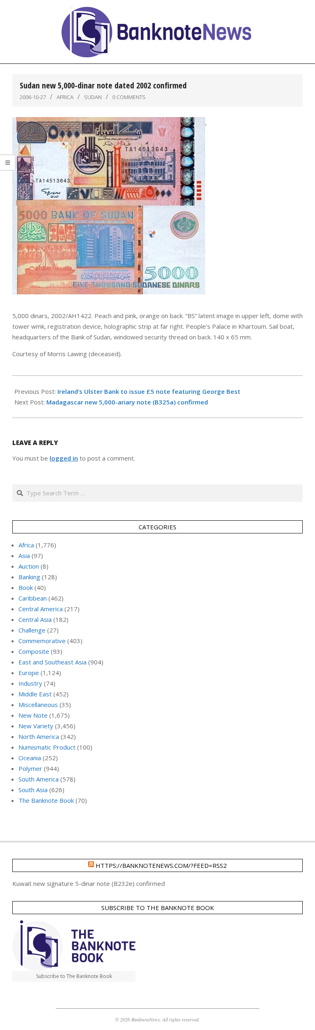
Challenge (32, 630)
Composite (33, 651)
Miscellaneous (38, 704)
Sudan (93, 97)
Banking (29, 577)
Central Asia (35, 619)
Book (25, 587)
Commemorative (42, 641)
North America (38, 736)
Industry (30, 683)
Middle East (35, 694)
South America (38, 779)
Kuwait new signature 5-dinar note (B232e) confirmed (88, 883)
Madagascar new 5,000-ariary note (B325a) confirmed (127, 402)
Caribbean (32, 598)
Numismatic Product (46, 747)
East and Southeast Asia (52, 662)
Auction (28, 566)
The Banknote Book (46, 800)
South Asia (33, 790)
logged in (64, 458)
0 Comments (129, 97)
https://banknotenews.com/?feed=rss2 (161, 865)
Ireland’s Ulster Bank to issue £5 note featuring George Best (148, 391)
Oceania (29, 758)
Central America (40, 609)
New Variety (35, 726)
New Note (33, 715)
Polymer (30, 768)
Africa (65, 97)
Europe (28, 673)
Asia (24, 555)
